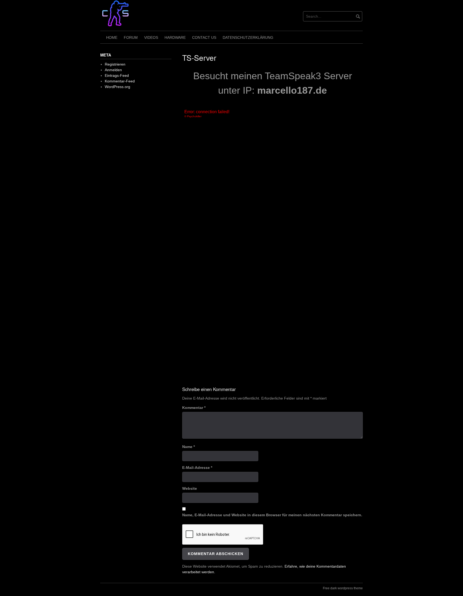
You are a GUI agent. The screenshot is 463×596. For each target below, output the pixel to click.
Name (188, 447)
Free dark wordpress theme (343, 588)
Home (111, 37)
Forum (131, 37)
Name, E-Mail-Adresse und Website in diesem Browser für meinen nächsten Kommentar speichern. (272, 515)
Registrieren (115, 64)
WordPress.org (117, 87)
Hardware (175, 37)
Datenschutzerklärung (248, 37)
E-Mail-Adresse (197, 467)
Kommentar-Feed (120, 81)
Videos (151, 37)
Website (189, 488)
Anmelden (113, 70)
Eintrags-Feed (117, 75)
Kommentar (194, 407)
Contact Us (204, 37)
